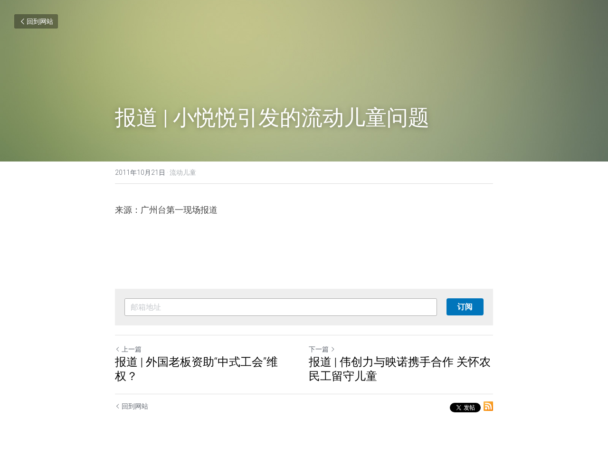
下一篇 (319, 349)
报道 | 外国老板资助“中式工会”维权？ (196, 369)
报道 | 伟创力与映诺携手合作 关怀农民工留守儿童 (400, 369)
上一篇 (132, 349)
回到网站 (40, 21)
